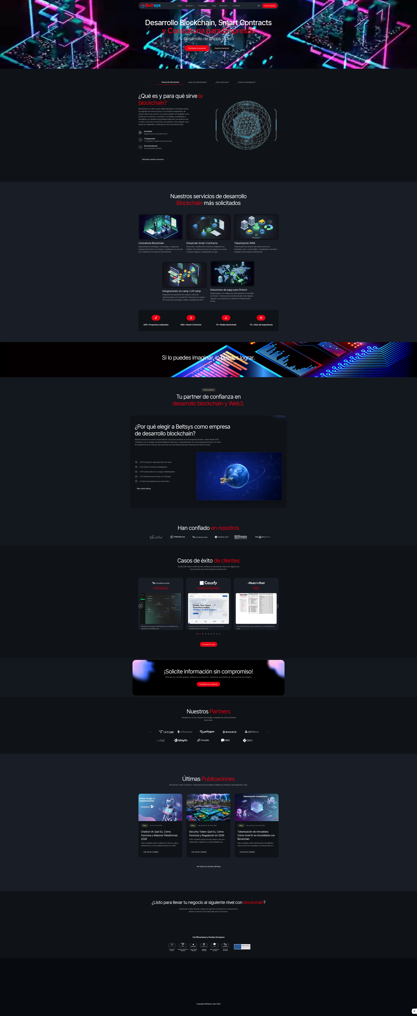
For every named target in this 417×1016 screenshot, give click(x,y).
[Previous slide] (140, 606)
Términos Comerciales (255, 993)
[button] (197, 633)
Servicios (189, 988)
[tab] (170, 82)
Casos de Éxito (222, 993)
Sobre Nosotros (192, 982)
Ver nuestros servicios (219, 925)
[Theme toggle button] (414, 1011)
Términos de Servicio (254, 982)
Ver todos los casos (208, 644)
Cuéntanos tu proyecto (198, 925)
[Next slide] (276, 606)
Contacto (236, 6)
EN (259, 6)
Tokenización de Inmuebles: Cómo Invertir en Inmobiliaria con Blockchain (256, 835)
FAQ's (218, 982)
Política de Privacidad (254, 988)
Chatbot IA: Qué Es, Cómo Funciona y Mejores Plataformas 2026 (159, 835)
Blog (144, 825)
